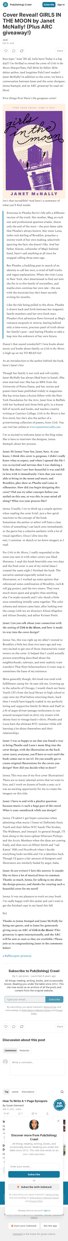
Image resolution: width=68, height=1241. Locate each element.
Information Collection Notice (44, 1197)
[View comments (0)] (14, 51)
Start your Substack (25, 1225)
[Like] (6, 51)
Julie (5, 40)
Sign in (61, 4)
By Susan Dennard (13, 1105)
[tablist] (17, 1050)
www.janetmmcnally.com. (45, 427)
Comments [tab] (10, 1050)
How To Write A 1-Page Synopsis (25, 1101)
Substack (18, 1234)
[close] (58, 1120)
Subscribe (49, 4)
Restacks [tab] (24, 1050)
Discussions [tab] (28, 1091)
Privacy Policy (36, 1201)
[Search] (62, 1091)
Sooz (18, 1109)
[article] (34, 1107)
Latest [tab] (15, 1091)
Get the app (50, 1225)
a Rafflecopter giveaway (17, 956)
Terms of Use (52, 1194)
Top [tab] (6, 1091)
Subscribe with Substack (36, 1187)
